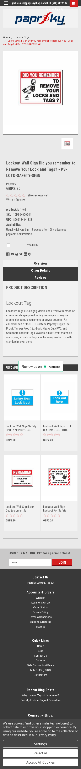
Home (6, 37)
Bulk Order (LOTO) (40, 670)
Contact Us (40, 577)
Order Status (40, 607)
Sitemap (40, 626)
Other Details (40, 270)
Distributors (40, 675)
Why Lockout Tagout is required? (40, 695)
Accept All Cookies (40, 762)
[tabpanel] (21, 414)
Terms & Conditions (40, 617)
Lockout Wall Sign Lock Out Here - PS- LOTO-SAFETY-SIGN (57, 428)
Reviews (41, 278)
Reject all (41, 753)
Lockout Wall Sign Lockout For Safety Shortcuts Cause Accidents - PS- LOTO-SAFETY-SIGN (56, 508)
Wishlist (40, 597)
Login (47, 9)
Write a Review (16, 199)
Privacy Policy (40, 612)
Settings (40, 744)
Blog (40, 650)
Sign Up (59, 9)
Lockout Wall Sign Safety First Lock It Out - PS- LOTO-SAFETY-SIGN (21, 428)
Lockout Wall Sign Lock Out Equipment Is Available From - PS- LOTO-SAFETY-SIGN (20, 508)
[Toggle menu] (5, 5)
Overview (40, 263)
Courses (40, 660)
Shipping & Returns (40, 621)
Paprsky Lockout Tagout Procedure (40, 700)
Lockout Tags (22, 37)
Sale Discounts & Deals (40, 665)
